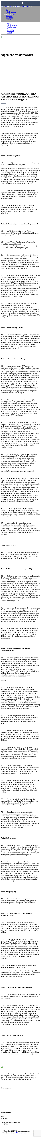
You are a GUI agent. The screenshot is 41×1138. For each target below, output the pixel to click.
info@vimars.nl (9, 14)
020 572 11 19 (30, 6)
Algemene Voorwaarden (28, 1133)
